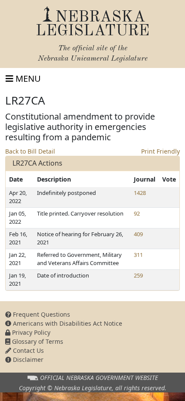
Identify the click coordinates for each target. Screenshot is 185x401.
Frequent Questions (40, 314)
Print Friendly (160, 151)
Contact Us (27, 350)
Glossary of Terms (36, 341)
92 (137, 213)
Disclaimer (27, 359)
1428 (140, 193)
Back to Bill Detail (30, 151)
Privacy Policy (30, 332)
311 (138, 255)
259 (138, 275)
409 (138, 234)
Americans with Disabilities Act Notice (66, 323)
